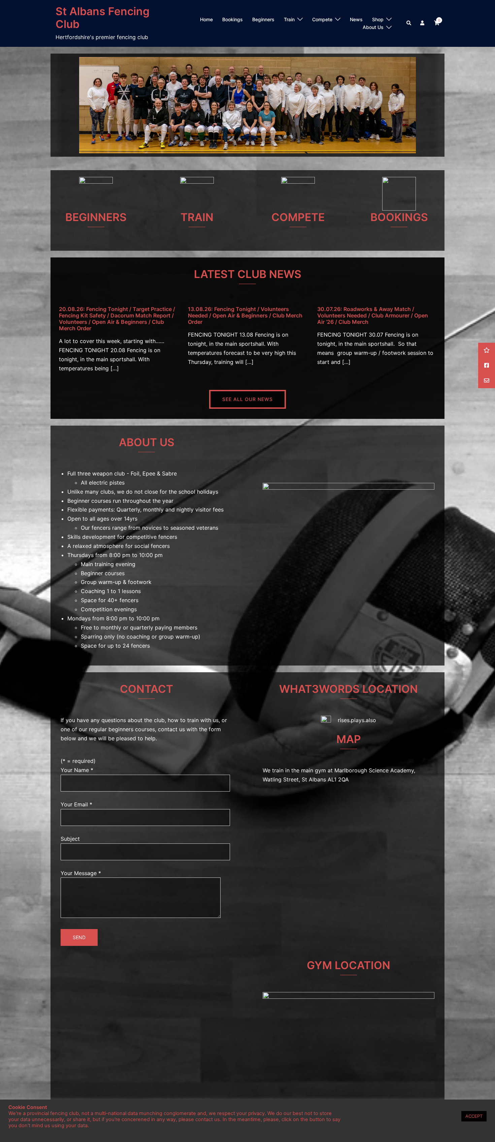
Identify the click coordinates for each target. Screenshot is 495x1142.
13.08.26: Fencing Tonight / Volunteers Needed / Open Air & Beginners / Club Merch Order (245, 315)
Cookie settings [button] (438, 1116)
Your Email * (76, 804)
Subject (70, 838)
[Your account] (423, 23)
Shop (378, 19)
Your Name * (77, 770)
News (356, 19)
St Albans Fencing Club (103, 18)
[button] (409, 23)
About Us (373, 27)
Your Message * (81, 873)
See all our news (247, 399)
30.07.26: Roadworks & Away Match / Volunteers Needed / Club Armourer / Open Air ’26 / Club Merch (372, 315)
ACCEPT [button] (474, 1116)
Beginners (263, 19)
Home (206, 19)
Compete (322, 19)
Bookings (232, 19)
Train (289, 19)
